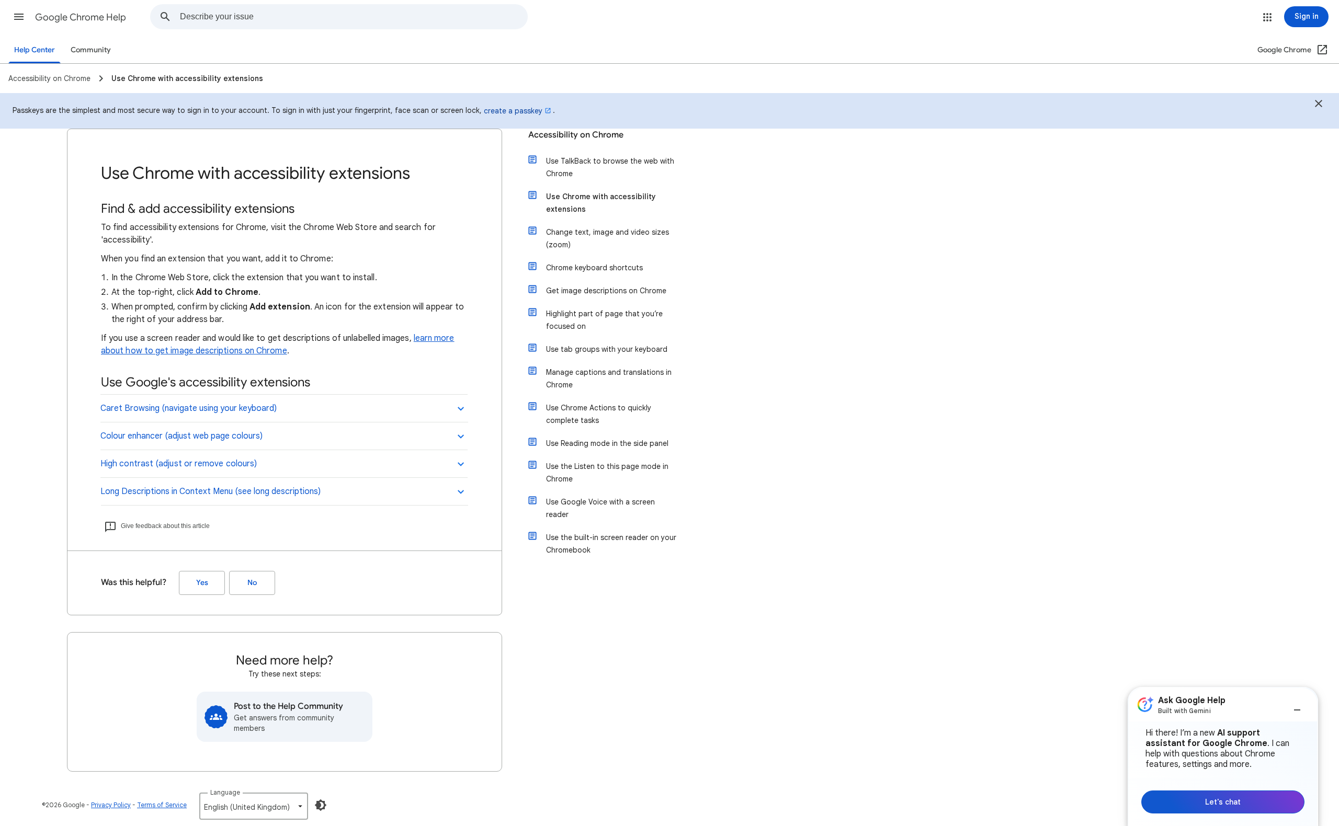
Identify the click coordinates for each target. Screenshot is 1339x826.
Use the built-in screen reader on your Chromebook (611, 544)
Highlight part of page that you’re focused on (604, 320)
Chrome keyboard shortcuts (594, 267)
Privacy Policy (111, 805)
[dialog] (1223, 756)
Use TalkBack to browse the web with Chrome (610, 167)
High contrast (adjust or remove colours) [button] (178, 463)
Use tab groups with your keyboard (606, 349)
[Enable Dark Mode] (320, 805)
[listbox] (253, 806)
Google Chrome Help (80, 17)
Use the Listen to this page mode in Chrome (607, 473)
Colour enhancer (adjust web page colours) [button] (181, 436)
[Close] (1318, 105)
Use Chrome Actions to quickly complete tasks (598, 414)
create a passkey (513, 111)
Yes (202, 582)
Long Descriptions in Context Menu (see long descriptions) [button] (210, 491)
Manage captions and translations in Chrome (609, 378)
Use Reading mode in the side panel (607, 443)
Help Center (34, 49)
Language (225, 792)
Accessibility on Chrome (575, 135)
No (252, 582)
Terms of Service (162, 805)
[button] (18, 16)
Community (91, 49)
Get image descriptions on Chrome (606, 290)
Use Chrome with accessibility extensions (601, 203)
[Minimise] (1297, 705)
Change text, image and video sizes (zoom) (607, 238)
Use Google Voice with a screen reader (600, 508)
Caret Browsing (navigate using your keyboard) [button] (188, 408)
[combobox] (353, 17)
